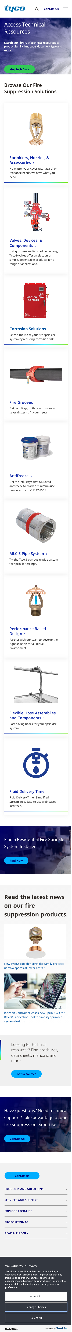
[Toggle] (65, 8)
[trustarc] (62, 1328)
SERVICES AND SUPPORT (21, 1200)
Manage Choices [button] (36, 1307)
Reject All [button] (36, 1318)
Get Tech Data (19, 69)
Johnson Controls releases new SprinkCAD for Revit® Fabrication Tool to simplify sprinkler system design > (34, 1017)
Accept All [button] (36, 1296)
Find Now (16, 861)
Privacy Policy (11, 1328)
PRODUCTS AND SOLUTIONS (24, 1189)
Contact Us (51, 9)
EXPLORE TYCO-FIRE (18, 1211)
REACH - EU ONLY (16, 1233)
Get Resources (26, 1074)
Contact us (22, 1176)
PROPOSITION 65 (16, 1222)
